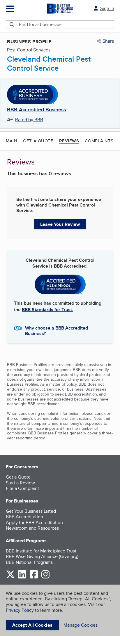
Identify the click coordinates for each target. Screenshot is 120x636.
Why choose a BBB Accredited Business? (56, 330)
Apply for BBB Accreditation (34, 522)
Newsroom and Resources (32, 528)
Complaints (99, 141)
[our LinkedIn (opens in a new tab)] (22, 577)
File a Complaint (22, 488)
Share (108, 41)
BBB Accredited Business (36, 110)
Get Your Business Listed (31, 511)
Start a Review (20, 482)
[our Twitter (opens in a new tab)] (10, 577)
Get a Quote (38, 141)
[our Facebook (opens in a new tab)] (33, 577)
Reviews (69, 141)
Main (11, 141)
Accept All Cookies (32, 625)
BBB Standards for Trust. (47, 309)
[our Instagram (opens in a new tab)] (45, 577)
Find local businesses (40, 24)
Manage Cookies (80, 625)
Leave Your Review (60, 224)
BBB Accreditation (24, 516)
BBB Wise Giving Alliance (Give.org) (42, 556)
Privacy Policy (20, 610)
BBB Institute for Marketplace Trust (41, 550)
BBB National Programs (29, 562)
